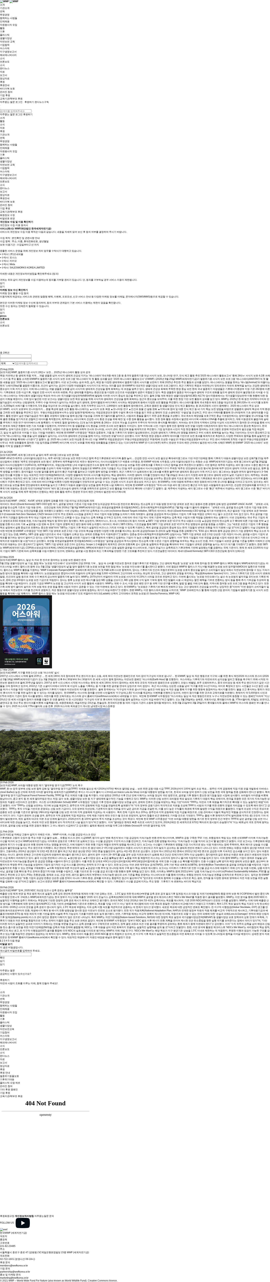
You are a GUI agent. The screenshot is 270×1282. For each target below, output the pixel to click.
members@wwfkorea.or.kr (14, 1265)
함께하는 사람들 (8, 18)
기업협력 (4, 45)
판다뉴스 (4, 68)
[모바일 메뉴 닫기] (0, 108)
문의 (51, 1216)
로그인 (19, 102)
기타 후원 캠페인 (9, 1089)
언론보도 (4, 61)
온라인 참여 (6, 92)
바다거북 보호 (7, 88)
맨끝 (17, 940)
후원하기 (29, 102)
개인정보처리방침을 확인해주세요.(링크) (37, 273)
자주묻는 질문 (7, 102)
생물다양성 (6, 38)
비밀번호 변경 (7, 218)
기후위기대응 (7, 1079)
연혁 (2, 11)
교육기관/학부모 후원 (11, 98)
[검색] (32, 111)
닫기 (2, 283)
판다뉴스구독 (42, 102)
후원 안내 (5, 1072)
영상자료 (4, 78)
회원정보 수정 (7, 215)
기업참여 (4, 1032)
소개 (2, 4)
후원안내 (4, 85)
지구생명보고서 (8, 51)
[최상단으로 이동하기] (0, 989)
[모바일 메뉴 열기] (0, 105)
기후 (2, 31)
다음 (12, 940)
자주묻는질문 (41, 1216)
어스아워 (4, 48)
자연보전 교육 (7, 41)
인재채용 (4, 21)
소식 (2, 58)
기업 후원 (5, 95)
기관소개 (4, 8)
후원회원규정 (7, 1216)
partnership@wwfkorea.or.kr (15, 1271)
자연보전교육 (7, 1029)
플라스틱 (4, 35)
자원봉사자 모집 (8, 24)
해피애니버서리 (8, 55)
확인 (2, 957)
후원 (2, 82)
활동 (2, 28)
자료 (2, 71)
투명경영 (4, 14)
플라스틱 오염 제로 (10, 1082)
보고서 (3, 75)
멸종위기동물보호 (9, 1076)
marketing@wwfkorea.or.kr (14, 1277)
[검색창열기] (23, 102)
